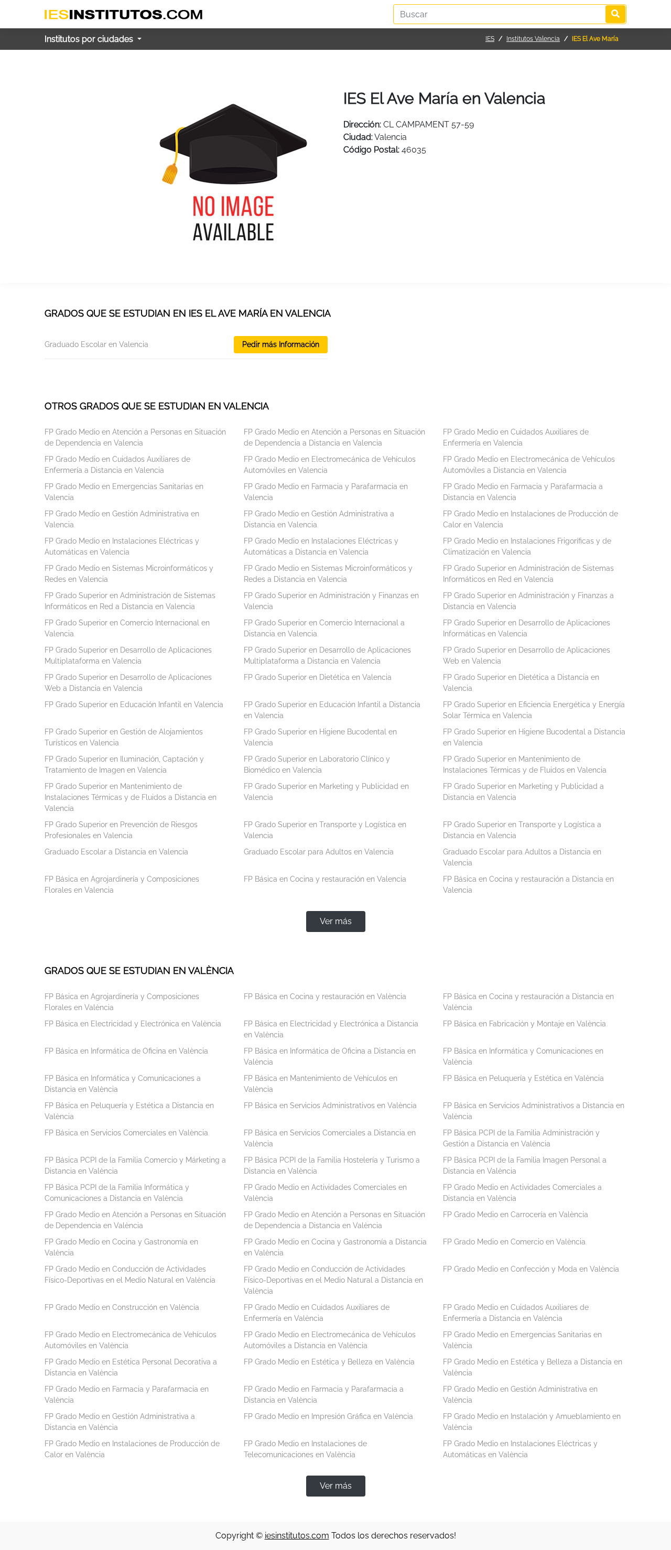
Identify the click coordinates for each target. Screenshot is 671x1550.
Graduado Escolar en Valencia (96, 344)
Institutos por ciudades (90, 39)
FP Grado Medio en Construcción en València (122, 1307)
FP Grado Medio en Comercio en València (514, 1242)
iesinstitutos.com (297, 1536)
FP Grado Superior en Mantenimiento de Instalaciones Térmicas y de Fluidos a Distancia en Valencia (131, 797)
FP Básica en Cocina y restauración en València (325, 996)
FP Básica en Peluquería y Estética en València (523, 1078)
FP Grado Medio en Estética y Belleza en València (329, 1362)
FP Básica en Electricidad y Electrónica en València (133, 1024)
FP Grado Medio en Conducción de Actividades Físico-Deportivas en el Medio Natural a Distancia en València (333, 1280)
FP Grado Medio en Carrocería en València (515, 1214)
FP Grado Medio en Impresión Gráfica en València (328, 1416)
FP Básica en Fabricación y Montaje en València (524, 1024)
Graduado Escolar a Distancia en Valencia (116, 852)
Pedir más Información (280, 344)
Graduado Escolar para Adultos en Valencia (319, 852)
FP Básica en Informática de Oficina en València (126, 1051)
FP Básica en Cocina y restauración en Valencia (325, 879)
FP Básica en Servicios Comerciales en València (126, 1133)
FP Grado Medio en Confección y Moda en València (531, 1269)
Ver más (336, 921)
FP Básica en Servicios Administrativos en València (330, 1105)
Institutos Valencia (533, 38)
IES (489, 38)
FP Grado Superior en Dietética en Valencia (318, 677)
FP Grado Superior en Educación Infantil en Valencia (134, 704)
